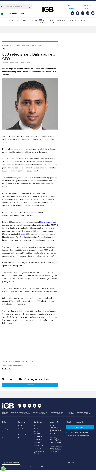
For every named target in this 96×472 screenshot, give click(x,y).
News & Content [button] (22, 20)
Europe (12, 369)
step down (24, 301)
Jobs (54, 23)
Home (11, 20)
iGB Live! (36, 426)
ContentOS (37, 20)
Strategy (80, 412)
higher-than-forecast (48, 222)
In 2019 (22, 234)
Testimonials (22, 438)
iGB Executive (38, 436)
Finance (24, 361)
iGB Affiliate (37, 429)
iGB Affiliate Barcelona (37, 432)
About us (21, 426)
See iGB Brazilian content (13, 14)
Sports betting (71, 413)
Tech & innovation (87, 413)
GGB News (37, 442)
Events (4, 432)
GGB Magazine (38, 445)
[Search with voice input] (29, 6)
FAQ (19, 432)
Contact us (21, 429)
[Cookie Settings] (3, 468)
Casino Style (37, 448)
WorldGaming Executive (77, 20)
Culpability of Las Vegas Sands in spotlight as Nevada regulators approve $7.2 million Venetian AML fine (56, 429)
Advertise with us (23, 435)
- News (58, 435)
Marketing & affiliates (43, 413)
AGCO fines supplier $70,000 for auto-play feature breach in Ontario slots (56, 449)
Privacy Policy (24, 466)
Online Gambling (19, 365)
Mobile (9, 365)
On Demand (61, 20)
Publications (43, 23)
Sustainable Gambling (60, 413)
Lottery (36, 412)
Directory (51, 20)
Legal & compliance (26, 413)
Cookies (32, 466)
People (30, 361)
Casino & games (14, 46)
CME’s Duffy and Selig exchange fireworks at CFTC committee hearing (55, 440)
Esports (14, 412)
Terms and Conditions (41, 466)
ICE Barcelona (38, 439)
